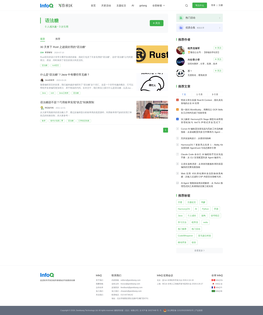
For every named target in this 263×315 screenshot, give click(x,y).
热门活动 (196, 229)
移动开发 (182, 242)
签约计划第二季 (56, 121)
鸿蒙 (203, 202)
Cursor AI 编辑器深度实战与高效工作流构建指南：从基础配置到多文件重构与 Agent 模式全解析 (202, 132)
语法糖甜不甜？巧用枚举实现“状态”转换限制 (67, 102)
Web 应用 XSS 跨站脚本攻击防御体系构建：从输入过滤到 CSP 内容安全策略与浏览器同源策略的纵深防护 (202, 176)
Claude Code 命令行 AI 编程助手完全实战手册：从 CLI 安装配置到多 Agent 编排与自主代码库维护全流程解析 (202, 157)
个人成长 (192, 215)
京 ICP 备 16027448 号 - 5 (150, 310)
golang (143, 5)
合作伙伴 (99, 287)
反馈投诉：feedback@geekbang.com (127, 287)
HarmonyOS (184, 209)
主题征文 (121, 5)
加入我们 (99, 291)
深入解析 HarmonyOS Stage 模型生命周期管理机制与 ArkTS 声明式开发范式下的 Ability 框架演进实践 (202, 122)
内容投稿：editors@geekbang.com (126, 280)
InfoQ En (219, 280)
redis (205, 222)
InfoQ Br (219, 291)
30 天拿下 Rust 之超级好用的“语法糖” (63, 46)
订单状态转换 (83, 121)
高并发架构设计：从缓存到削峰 (196, 138)
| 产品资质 (198, 310)
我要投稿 (99, 284)
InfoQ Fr (219, 287)
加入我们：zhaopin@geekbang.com (127, 291)
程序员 (195, 222)
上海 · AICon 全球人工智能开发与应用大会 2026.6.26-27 (180, 284)
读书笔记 (215, 215)
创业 (194, 242)
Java (44, 93)
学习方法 (182, 222)
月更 (180, 202)
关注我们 (99, 295)
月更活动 (106, 5)
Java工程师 (63, 93)
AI (133, 5)
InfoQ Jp (219, 284)
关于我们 (99, 280)
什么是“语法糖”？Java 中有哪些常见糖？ (65, 74)
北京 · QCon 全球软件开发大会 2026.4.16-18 (175, 280)
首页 (93, 5)
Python (205, 209)
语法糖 (44, 65)
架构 (203, 215)
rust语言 (55, 65)
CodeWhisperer (185, 235)
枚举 (44, 121)
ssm (52, 93)
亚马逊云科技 (204, 235)
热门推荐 (182, 229)
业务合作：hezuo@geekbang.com (126, 284)
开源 (216, 209)
